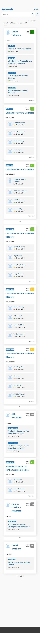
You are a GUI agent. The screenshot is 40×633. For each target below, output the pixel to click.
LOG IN (36, 9)
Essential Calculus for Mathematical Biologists (17, 468)
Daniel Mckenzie (16, 33)
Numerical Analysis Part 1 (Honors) (18, 77)
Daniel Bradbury (16, 547)
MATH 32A (11, 45)
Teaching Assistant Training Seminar (19, 563)
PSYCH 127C (11, 521)
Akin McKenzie (16, 416)
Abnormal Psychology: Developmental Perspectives (19, 525)
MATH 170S (11, 58)
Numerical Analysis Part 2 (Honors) (18, 91)
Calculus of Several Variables (19, 48)
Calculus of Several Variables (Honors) (20, 235)
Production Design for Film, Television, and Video (18, 432)
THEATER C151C (12, 428)
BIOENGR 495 (12, 559)
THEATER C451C (12, 443)
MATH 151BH (12, 87)
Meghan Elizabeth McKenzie (16, 507)
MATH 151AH (12, 73)
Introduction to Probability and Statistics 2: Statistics (20, 62)
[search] (16, 14)
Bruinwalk (7, 10)
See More (31, 100)
